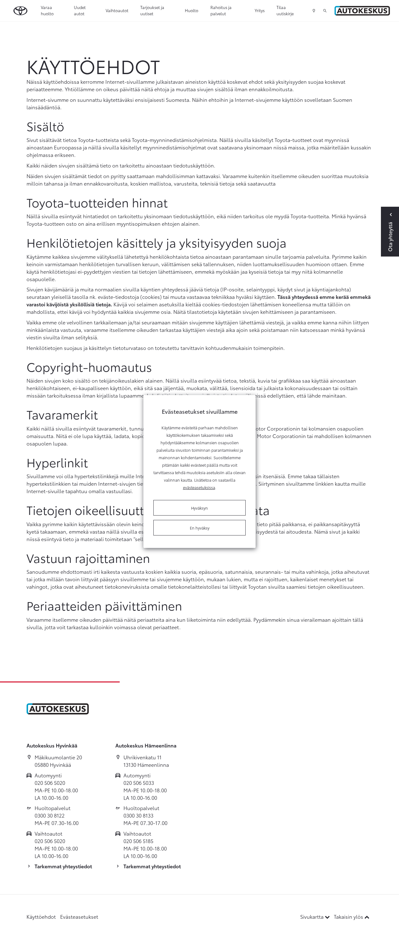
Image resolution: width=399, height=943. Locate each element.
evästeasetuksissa (199, 487)
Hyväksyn (199, 508)
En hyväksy (199, 527)
